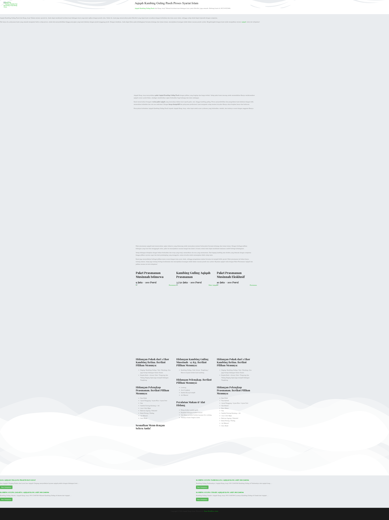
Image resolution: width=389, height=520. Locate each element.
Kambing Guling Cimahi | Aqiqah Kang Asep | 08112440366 (220, 492)
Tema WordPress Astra (211, 511)
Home (345, 5)
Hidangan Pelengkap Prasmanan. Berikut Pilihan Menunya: (152, 390)
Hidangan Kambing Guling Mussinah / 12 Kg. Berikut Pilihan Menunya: (192, 362)
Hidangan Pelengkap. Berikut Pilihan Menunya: (194, 381)
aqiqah (244, 22)
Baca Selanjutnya (6, 487)
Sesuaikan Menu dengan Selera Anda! (150, 427)
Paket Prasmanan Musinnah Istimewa (150, 275)
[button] (374, 4)
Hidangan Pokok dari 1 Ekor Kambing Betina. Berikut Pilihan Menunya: (152, 362)
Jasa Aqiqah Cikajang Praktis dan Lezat (18, 480)
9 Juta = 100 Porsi (146, 282)
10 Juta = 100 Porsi (228, 282)
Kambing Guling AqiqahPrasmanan (193, 275)
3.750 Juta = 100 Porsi (189, 282)
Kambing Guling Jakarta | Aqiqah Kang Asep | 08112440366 (24, 492)
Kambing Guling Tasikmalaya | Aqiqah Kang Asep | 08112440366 (222, 480)
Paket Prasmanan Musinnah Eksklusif (231, 275)
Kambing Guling (355, 5)
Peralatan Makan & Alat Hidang (190, 403)
